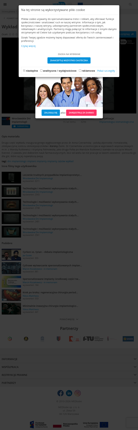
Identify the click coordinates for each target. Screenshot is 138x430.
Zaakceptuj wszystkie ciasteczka (69, 60)
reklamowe (88, 70)
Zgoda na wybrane (69, 54)
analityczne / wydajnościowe (59, 70)
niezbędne (32, 70)
